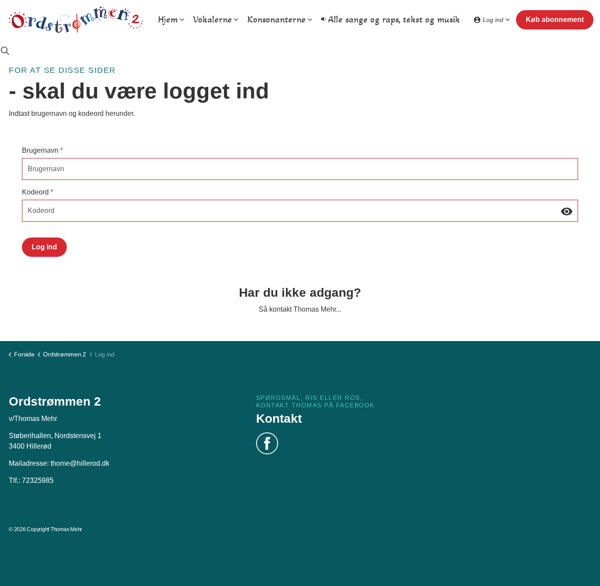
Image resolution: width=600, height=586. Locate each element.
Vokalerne (212, 19)
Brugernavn (42, 150)
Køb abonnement (555, 19)
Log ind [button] (44, 247)
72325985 (38, 480)
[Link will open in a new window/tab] (267, 443)
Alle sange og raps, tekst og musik (394, 19)
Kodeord (37, 192)
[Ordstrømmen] (76, 20)
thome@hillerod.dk (80, 463)
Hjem (168, 19)
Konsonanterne (276, 19)
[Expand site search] (5, 50)
